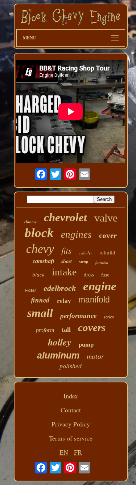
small (40, 312)
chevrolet (65, 217)
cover (108, 235)
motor (95, 356)
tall (66, 329)
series (109, 316)
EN (63, 452)
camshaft (43, 261)
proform (45, 330)
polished (70, 366)
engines (76, 234)
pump (86, 344)
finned (40, 300)
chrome (30, 222)
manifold (94, 299)
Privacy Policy (70, 424)
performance (78, 315)
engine (99, 286)
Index (70, 395)
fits (66, 250)
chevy (40, 249)
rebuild (107, 253)
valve (106, 218)
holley (59, 341)
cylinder (85, 253)
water (30, 290)
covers (92, 327)
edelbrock (60, 288)
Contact (71, 409)
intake (64, 272)
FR (78, 452)
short (66, 261)
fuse (105, 275)
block (39, 233)
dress (89, 274)
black (38, 275)
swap (83, 261)
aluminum (58, 355)
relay (64, 300)
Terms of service (70, 438)
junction (101, 263)
